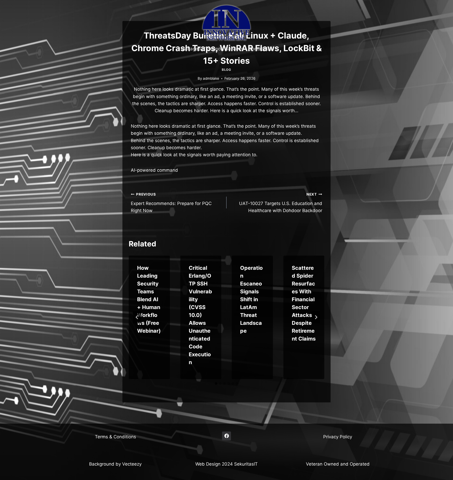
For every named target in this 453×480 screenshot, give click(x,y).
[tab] (216, 383)
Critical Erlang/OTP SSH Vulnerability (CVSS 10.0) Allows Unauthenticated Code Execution (200, 315)
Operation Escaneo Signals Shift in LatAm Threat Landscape (251, 299)
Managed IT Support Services (212, 48)
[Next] (316, 317)
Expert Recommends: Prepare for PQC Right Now (171, 202)
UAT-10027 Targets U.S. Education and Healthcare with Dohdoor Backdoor (280, 202)
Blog (226, 70)
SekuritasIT (246, 464)
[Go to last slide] (137, 317)
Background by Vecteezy (115, 464)
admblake (211, 78)
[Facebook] (226, 436)
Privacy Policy (337, 436)
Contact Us (260, 48)
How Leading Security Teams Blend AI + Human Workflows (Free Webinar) (149, 299)
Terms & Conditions (115, 436)
